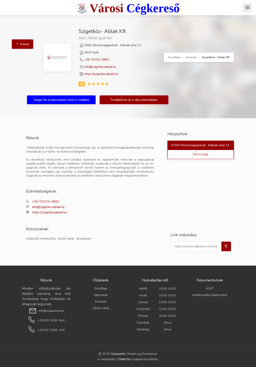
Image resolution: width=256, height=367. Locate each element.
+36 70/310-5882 (96, 60)
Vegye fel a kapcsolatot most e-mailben (61, 100)
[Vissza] (32, 32)
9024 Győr (200, 154)
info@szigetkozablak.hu (100, 67)
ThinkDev (124, 359)
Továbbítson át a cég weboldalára (134, 100)
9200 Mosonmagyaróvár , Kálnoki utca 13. (200, 145)
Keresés (191, 57)
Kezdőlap (174, 57)
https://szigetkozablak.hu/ (101, 74)
